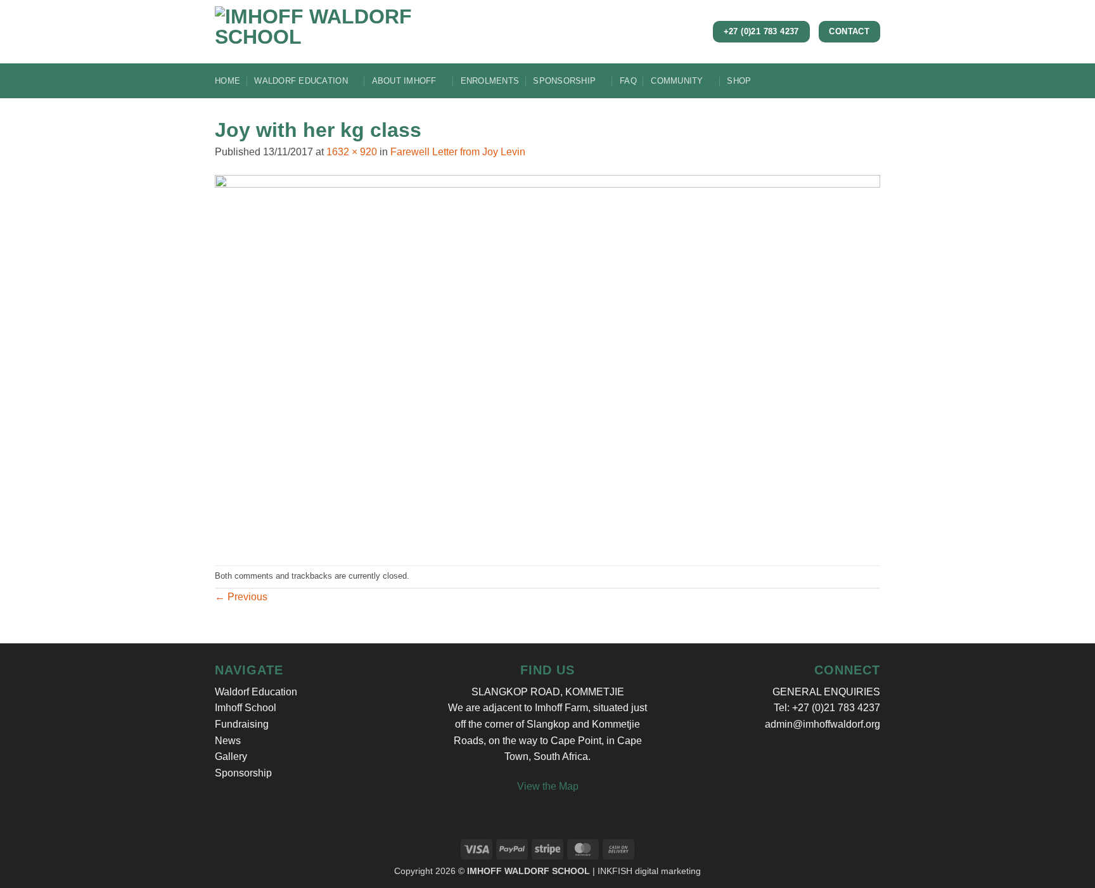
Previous (241, 596)
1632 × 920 (351, 151)
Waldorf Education (300, 81)
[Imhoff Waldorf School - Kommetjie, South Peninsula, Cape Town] (373, 31)
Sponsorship (564, 81)
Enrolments (490, 81)
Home (227, 81)
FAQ (628, 81)
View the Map (548, 786)
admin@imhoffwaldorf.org (822, 724)
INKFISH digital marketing (649, 871)
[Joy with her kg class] (547, 361)
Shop (739, 81)
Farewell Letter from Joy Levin (457, 151)
